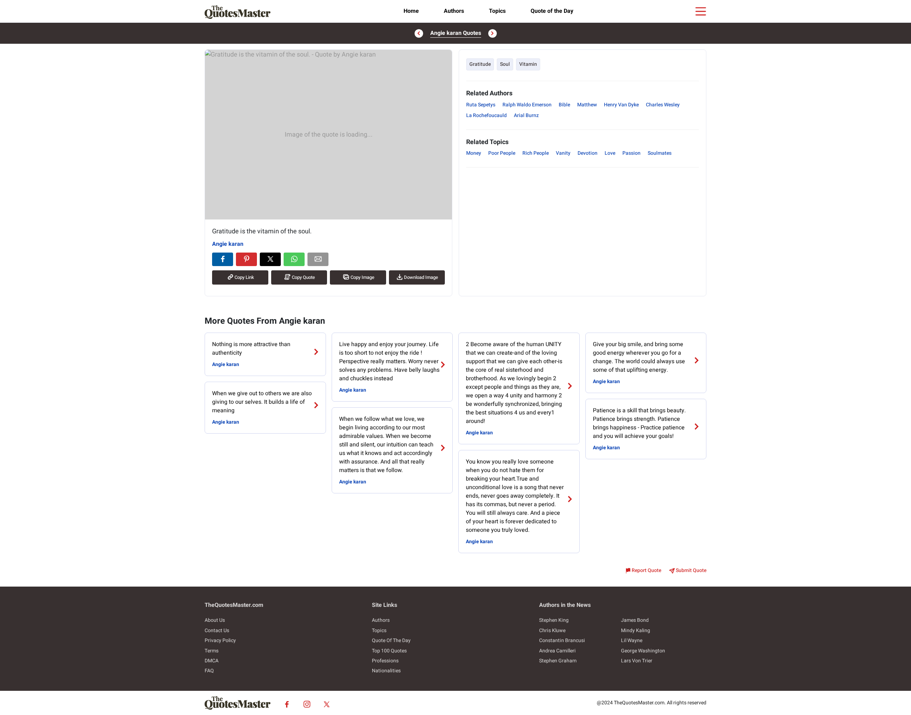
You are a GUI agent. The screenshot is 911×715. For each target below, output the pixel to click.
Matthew (587, 104)
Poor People (501, 153)
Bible (564, 104)
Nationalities (386, 670)
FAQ (209, 670)
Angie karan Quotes (455, 33)
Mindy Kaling (635, 630)
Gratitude (480, 64)
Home (411, 11)
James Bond (635, 620)
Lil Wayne (631, 640)
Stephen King (554, 620)
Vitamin (528, 64)
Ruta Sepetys (480, 104)
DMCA (211, 660)
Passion (631, 153)
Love (610, 153)
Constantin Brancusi (562, 640)
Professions (385, 660)
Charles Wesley (663, 104)
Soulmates (660, 153)
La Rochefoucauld (486, 115)
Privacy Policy (220, 640)
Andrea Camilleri (557, 651)
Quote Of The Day (391, 640)
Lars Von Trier (636, 660)
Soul (505, 64)
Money (473, 153)
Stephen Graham (557, 660)
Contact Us (217, 630)
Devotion (587, 153)
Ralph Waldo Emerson (527, 104)
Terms (211, 651)
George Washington (643, 651)
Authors (454, 11)
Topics (497, 11)
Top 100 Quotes (389, 651)
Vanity (563, 153)
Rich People (535, 153)
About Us (215, 620)
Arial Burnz (526, 115)
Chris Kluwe (552, 630)
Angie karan (227, 244)
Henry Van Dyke (621, 104)
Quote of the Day (552, 11)
